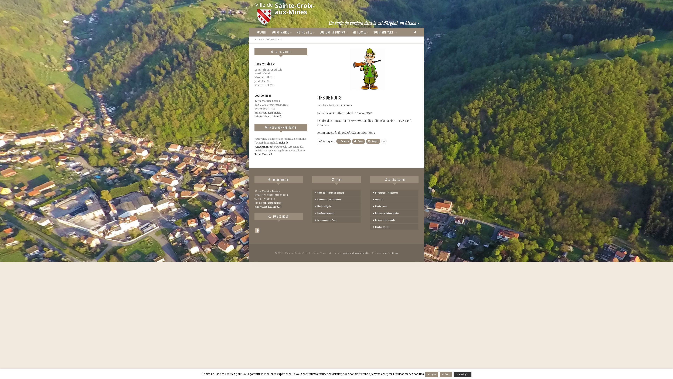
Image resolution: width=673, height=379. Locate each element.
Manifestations (381, 206)
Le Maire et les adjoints (385, 219)
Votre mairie (280, 32)
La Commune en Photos (327, 219)
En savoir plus (462, 374)
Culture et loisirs (332, 32)
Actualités (379, 199)
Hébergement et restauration (387, 213)
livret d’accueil (263, 154)
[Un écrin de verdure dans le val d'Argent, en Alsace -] (285, 12)
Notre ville (304, 32)
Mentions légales (324, 206)
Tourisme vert (383, 32)
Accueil (262, 32)
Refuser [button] (446, 374)
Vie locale (359, 32)
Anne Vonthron (390, 253)
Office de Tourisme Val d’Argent (330, 192)
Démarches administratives (386, 192)
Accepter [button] (431, 374)
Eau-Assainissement (325, 213)
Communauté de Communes (329, 199)
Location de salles (382, 226)
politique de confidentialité (356, 253)
